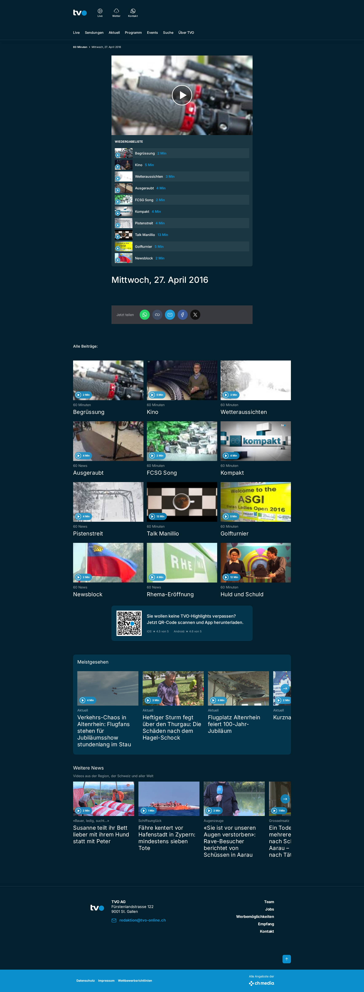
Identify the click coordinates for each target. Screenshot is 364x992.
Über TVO (186, 32)
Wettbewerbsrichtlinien (135, 980)
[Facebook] (183, 315)
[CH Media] (261, 982)
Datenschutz (85, 980)
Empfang (266, 924)
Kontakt (267, 931)
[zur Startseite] (80, 13)
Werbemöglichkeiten (255, 916)
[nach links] (78, 688)
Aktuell (114, 32)
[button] (157, 315)
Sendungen (94, 32)
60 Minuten (80, 47)
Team (269, 902)
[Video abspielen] (182, 95)
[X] (195, 315)
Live (76, 32)
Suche (168, 32)
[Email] (170, 315)
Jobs (269, 909)
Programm (133, 32)
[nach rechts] (285, 688)
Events (152, 32)
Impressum (106, 980)
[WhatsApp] (145, 315)
